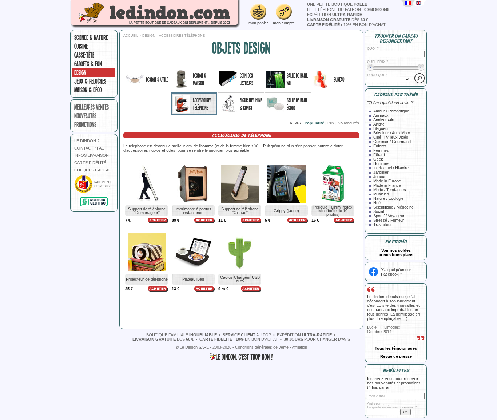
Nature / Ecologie (388, 198)
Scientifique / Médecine (393, 207)
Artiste (379, 124)
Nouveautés (348, 123)
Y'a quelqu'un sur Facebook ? (396, 272)
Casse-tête (84, 55)
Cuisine (81, 46)
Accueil (130, 35)
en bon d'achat (346, 25)
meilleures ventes (91, 107)
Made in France (387, 185)
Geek (378, 159)
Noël (377, 203)
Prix (330, 123)
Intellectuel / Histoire (391, 168)
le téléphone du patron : (348, 9)
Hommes (381, 163)
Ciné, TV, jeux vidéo (390, 137)
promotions (85, 124)
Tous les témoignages (396, 348)
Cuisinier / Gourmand (392, 141)
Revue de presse (396, 356)
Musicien (381, 194)
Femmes (381, 150)
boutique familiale (181, 335)
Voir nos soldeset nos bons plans (396, 252)
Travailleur (382, 224)
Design (80, 72)
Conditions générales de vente (262, 347)
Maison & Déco (88, 90)
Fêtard (379, 154)
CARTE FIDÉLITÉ (90, 163)
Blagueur (381, 128)
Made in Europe (387, 181)
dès (337, 19)
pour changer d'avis (317, 339)
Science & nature (91, 37)
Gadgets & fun (88, 63)
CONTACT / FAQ (89, 148)
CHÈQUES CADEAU (92, 170)
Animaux (381, 115)
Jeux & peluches (90, 81)
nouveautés (85, 115)
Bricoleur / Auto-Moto (391, 133)
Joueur (379, 176)
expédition (334, 14)
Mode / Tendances (389, 189)
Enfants (380, 146)
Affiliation (299, 347)
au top (247, 335)
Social (378, 211)
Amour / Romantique (391, 111)
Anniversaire (384, 120)
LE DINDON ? (86, 141)
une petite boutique (337, 4)
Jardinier (381, 172)
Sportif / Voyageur (389, 216)
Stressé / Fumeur (388, 220)
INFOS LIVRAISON (91, 155)
